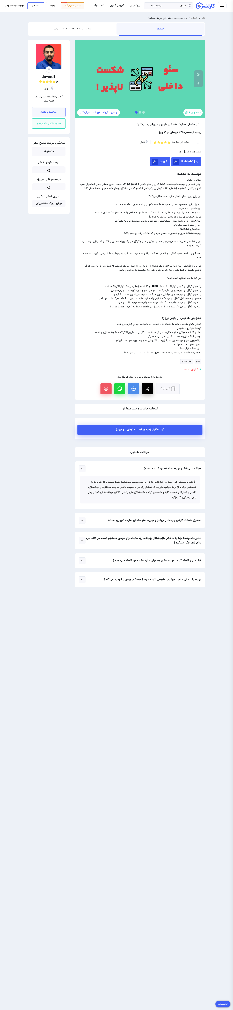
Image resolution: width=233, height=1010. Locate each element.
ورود (52, 5)
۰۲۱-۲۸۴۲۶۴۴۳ (14, 6)
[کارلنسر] (205, 5)
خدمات (194, 18)
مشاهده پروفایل (48, 112)
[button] (198, 83)
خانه (203, 18)
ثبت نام (36, 6)
